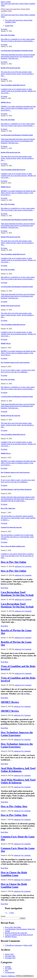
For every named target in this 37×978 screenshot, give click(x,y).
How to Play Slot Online (8, 35)
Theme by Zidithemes (8, 976)
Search (3, 916)
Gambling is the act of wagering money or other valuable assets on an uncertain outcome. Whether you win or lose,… (18, 91)
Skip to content (6, 2)
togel (6, 970)
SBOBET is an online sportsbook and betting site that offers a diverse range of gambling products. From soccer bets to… (18, 108)
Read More (4, 588)
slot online (8, 968)
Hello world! (28, 945)
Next (12, 913)
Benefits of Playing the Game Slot (10, 68)
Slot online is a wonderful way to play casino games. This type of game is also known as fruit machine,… (18, 40)
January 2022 (9, 954)
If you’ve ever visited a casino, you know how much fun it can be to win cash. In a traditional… (18, 371)
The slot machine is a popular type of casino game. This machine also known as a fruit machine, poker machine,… (17, 537)
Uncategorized (9, 972)
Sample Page (9, 25)
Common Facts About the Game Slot (11, 527)
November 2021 (10, 958)
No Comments (26, 566)
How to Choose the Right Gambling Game (13, 546)
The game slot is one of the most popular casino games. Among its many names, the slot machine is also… (17, 73)
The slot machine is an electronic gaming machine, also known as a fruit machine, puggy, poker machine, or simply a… (18, 518)
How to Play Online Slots (8, 508)
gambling (8, 967)
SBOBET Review (6, 102)
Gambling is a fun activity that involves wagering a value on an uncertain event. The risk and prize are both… (17, 555)
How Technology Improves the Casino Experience (15, 362)
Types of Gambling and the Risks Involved (13, 85)
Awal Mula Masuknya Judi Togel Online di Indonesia (16, 489)
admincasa (18, 566)
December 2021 (10, 956)
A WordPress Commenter (13, 945)
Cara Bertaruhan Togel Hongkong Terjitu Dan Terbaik (17, 50)
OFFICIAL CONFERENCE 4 (24, 976)
